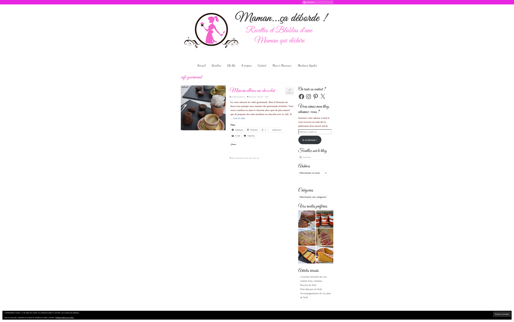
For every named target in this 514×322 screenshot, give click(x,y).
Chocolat (260, 97)
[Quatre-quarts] (324, 254)
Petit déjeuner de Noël (311, 289)
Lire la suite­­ (239, 118)
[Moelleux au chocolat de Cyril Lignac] (306, 219)
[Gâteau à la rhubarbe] (306, 237)
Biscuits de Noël (308, 285)
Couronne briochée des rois (313, 276)
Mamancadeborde (239, 97)
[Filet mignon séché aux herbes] (324, 237)
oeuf (258, 158)
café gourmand (239, 158)
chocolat (246, 158)
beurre (232, 158)
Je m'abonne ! (309, 139)
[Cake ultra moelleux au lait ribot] (306, 254)
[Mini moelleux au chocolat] (203, 107)
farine (250, 158)
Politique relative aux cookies (64, 318)
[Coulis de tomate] (324, 219)
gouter (254, 158)
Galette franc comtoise (311, 281)
